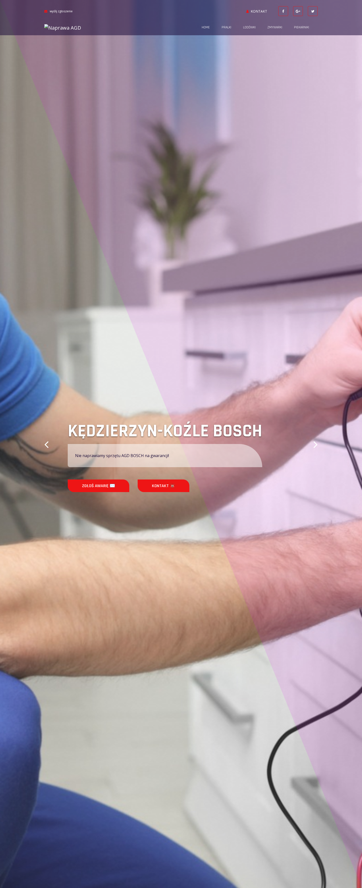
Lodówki (249, 27)
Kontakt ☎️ (163, 486)
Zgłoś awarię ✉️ (98, 486)
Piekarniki (301, 27)
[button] (46, 444)
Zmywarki (274, 27)
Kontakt (259, 11)
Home (206, 27)
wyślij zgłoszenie (61, 11)
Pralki (226, 27)
